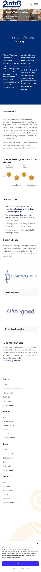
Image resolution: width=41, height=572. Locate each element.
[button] (38, 543)
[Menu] (35, 4)
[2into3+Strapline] (17, 4)
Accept (20, 564)
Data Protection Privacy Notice (22, 569)
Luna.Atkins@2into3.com (12, 361)
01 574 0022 (10, 405)
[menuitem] (30, 4)
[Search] (30, 4)
